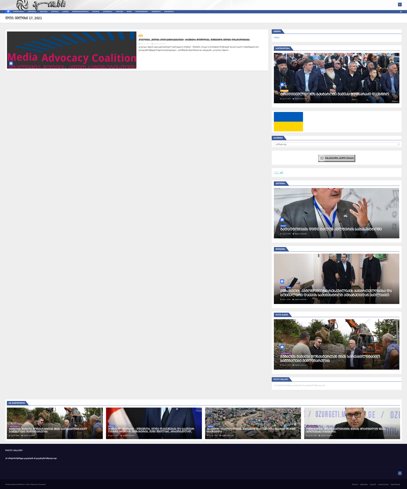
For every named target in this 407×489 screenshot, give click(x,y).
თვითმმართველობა (80, 11)
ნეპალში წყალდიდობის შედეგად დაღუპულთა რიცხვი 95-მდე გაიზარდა (251, 430)
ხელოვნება (107, 11)
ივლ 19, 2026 (286, 234)
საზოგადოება (18, 11)
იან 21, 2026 (286, 299)
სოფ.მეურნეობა (141, 11)
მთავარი (355, 484)
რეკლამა (373, 484)
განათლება (169, 11)
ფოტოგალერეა (383, 484)
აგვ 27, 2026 (15, 435)
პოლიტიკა (32, 11)
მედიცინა (44, 11)
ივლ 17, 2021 (145, 44)
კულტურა (119, 11)
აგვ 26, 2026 (286, 365)
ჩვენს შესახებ (395, 484)
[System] (336, 158)
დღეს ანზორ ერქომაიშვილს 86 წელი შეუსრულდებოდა (331, 94)
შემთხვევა (283, 353)
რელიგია (55, 11)
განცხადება (364, 484)
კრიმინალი (156, 11)
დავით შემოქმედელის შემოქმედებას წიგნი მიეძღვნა (329, 229)
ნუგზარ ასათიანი (159, 44)
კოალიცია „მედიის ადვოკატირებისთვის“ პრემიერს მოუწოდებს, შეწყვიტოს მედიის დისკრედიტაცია (194, 39)
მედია (129, 11)
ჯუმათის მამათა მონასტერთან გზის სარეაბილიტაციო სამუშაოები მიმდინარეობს (48, 430)
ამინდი (276, 37)
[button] (401, 12)
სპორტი (65, 11)
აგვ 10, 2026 (286, 98)
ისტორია (95, 11)
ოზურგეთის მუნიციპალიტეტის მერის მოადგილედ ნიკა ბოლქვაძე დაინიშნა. (345, 430)
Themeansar (42, 484)
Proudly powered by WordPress (15, 484)
